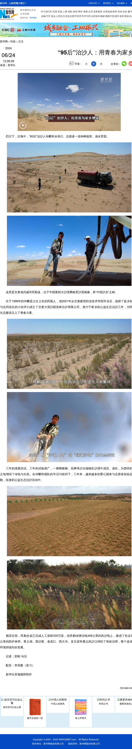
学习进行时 (46, 11)
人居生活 (60, 16)
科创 (125, 11)
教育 (115, 11)
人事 (65, 11)
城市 (117, 16)
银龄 (102, 16)
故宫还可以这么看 (12, 707)
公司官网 (24, 14)
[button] (23, 127)
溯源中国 (109, 16)
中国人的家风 (58, 704)
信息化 (68, 16)
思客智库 (97, 11)
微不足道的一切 (35, 718)
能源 (126, 16)
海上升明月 (80, 718)
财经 (75, 11)
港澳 (85, 11)
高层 (55, 11)
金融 (43, 16)
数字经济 (76, 16)
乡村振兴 (95, 16)
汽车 (48, 16)
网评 (80, 11)
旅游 (121, 16)
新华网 (4, 41)
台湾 (90, 11)
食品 (53, 16)
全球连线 (107, 11)
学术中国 (86, 16)
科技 (120, 11)
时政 (60, 11)
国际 (70, 11)
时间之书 (103, 704)
